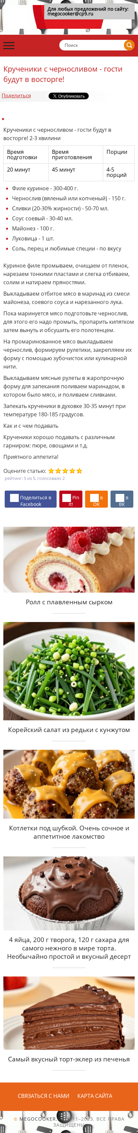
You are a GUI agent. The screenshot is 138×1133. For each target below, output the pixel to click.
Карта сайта (94, 1096)
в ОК (98, 500)
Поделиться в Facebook (35, 500)
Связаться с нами (43, 1096)
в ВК (123, 500)
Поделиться (16, 95)
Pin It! (74, 500)
